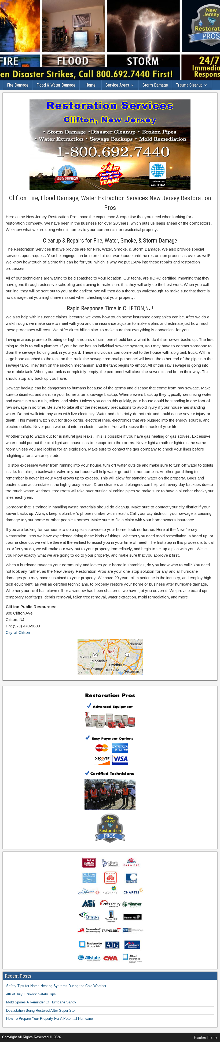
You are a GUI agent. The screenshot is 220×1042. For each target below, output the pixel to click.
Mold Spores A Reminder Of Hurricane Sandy (41, 1002)
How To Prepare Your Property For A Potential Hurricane (49, 1019)
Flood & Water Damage (55, 85)
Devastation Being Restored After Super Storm (42, 1010)
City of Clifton (18, 632)
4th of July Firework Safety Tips (31, 994)
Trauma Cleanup (189, 85)
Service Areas (117, 85)
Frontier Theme (205, 1037)
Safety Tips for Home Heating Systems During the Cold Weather (56, 986)
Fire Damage (17, 85)
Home (90, 85)
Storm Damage (155, 85)
